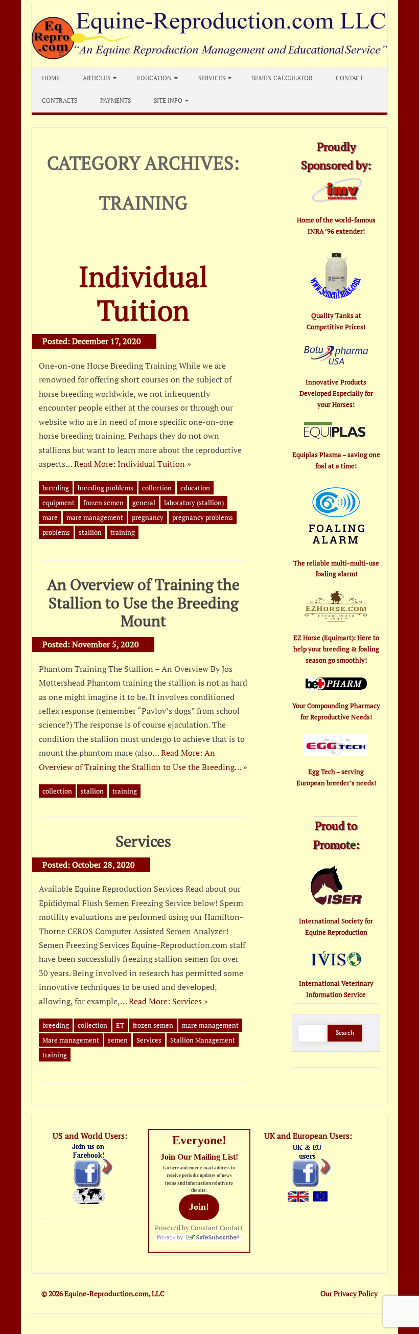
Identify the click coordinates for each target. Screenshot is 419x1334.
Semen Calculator (282, 78)
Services (211, 78)
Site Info (168, 100)
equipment (58, 502)
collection (157, 487)
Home (51, 78)
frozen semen (103, 502)
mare (50, 517)
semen (118, 1040)
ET (120, 1025)
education (195, 487)
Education (154, 78)
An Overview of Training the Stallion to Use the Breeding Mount (143, 602)
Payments (115, 100)
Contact (349, 78)
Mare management (70, 1040)
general (143, 502)
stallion (90, 532)
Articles (96, 78)
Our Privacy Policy (349, 1293)
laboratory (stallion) (194, 502)
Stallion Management (202, 1040)
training (122, 532)
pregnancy (148, 517)
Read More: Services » (168, 1001)
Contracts (59, 100)
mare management (94, 517)
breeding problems (105, 487)
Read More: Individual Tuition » (132, 463)
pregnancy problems (202, 517)
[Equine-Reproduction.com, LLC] (209, 64)
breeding (55, 487)
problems (56, 532)
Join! (199, 1207)
